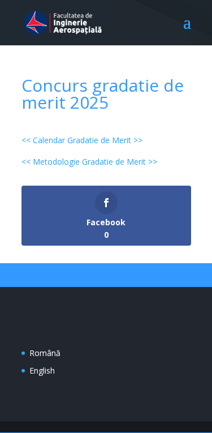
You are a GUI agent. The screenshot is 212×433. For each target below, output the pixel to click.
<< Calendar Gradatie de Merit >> (81, 140)
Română (44, 353)
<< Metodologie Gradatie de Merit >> (89, 161)
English (42, 370)
